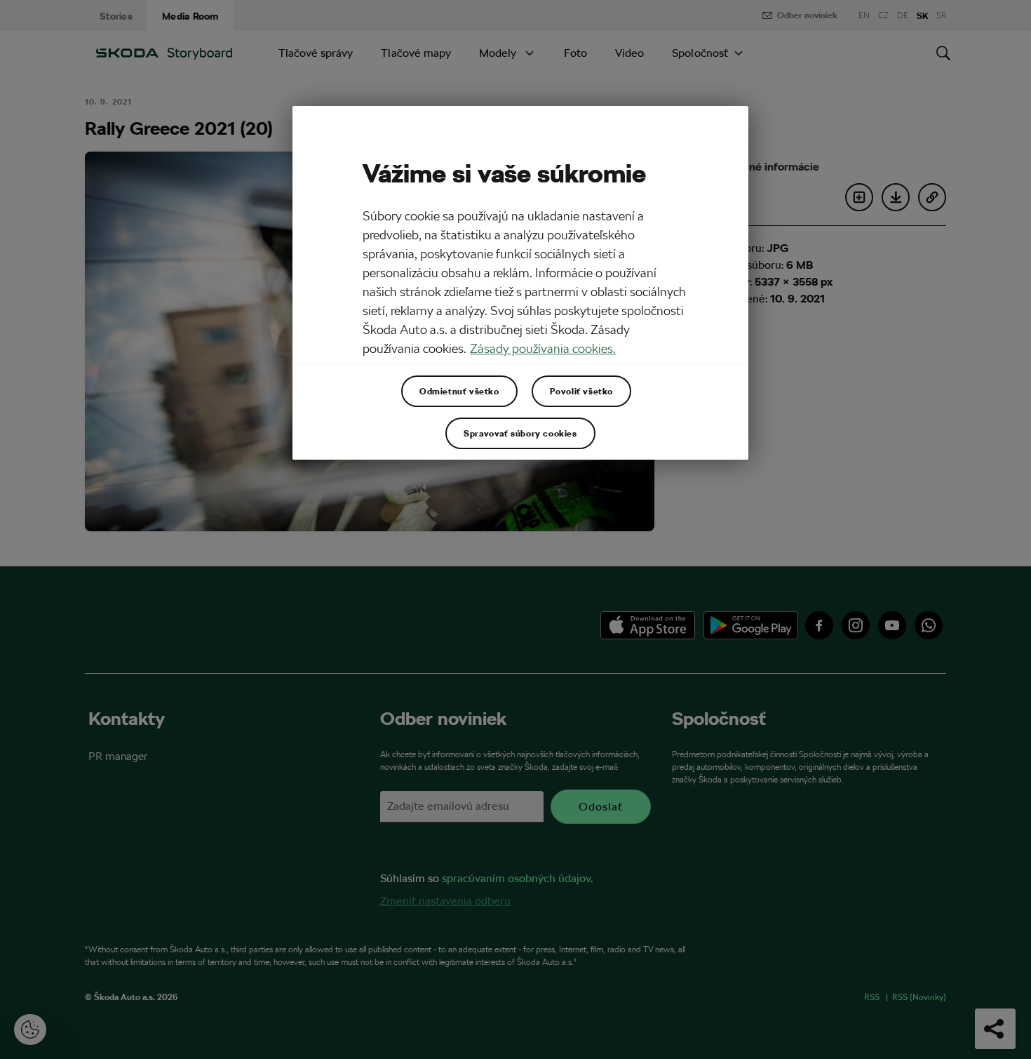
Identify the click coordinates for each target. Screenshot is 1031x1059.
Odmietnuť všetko (459, 391)
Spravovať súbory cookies (520, 433)
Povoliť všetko (581, 391)
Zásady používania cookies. (543, 348)
